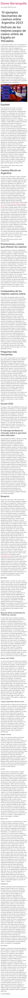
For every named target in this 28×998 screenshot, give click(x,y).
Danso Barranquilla (14, 3)
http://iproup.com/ (6, 556)
